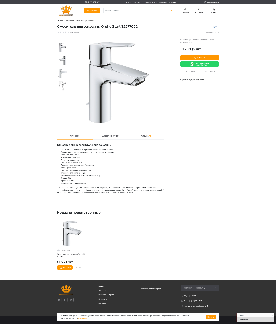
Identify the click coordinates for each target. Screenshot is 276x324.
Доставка (102, 290)
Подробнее (82, 318)
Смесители (70, 21)
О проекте (102, 299)
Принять (210, 317)
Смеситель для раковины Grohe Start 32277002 (72, 255)
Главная (60, 21)
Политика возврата (106, 295)
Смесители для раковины (85, 21)
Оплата (101, 286)
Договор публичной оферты (151, 289)
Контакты (102, 303)
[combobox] (139, 10)
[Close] (272, 315)
